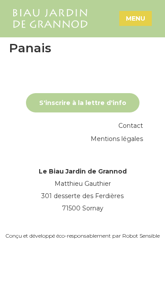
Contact (130, 126)
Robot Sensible (141, 235)
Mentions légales (117, 139)
